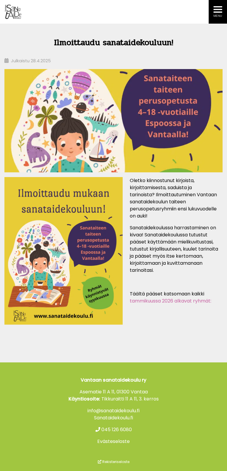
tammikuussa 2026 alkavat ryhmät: (170, 300)
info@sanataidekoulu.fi (113, 410)
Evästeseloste (113, 441)
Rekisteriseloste (115, 461)
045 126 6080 (116, 429)
